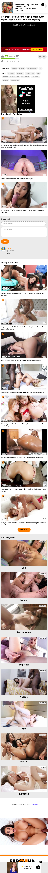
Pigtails (5, 80)
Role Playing (35, 77)
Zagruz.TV (34, 804)
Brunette (22, 68)
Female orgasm (32, 68)
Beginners (20, 73)
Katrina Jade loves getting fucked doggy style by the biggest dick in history (23, 490)
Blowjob (14, 68)
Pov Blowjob (25, 77)
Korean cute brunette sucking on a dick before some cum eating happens (22, 211)
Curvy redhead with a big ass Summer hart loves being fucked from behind (23, 524)
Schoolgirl (11, 73)
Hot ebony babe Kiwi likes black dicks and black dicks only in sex (22, 457)
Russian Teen (14, 77)
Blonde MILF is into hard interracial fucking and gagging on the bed (23, 392)
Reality (5, 77)
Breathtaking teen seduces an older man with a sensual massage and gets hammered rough (24, 146)
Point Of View (30, 73)
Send (5, 241)
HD (40, 68)
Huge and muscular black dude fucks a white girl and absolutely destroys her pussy (22, 328)
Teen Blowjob (15, 80)
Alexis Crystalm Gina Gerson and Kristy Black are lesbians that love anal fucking (23, 425)
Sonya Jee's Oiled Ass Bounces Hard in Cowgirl (16, 179)
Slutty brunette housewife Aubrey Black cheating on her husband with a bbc (22, 294)
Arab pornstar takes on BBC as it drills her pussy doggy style (21, 360)
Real (38, 73)
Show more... (24, 529)
